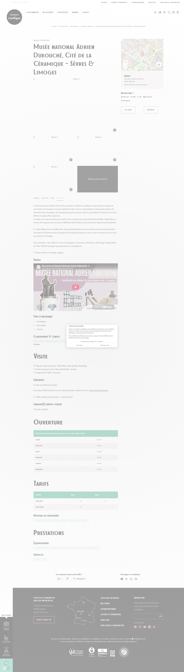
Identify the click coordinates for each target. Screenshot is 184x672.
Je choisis (79, 345)
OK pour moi (105, 345)
